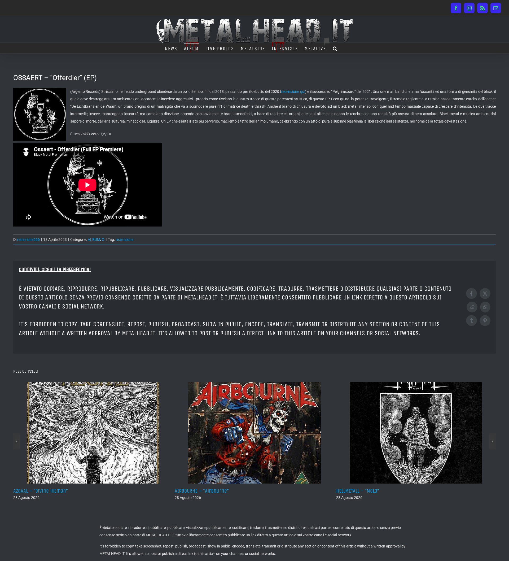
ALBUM (94, 239)
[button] (335, 48)
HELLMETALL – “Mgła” (205, 491)
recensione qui (293, 91)
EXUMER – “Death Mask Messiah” (381, 491)
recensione (124, 239)
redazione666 (28, 239)
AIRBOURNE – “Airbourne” (50, 491)
